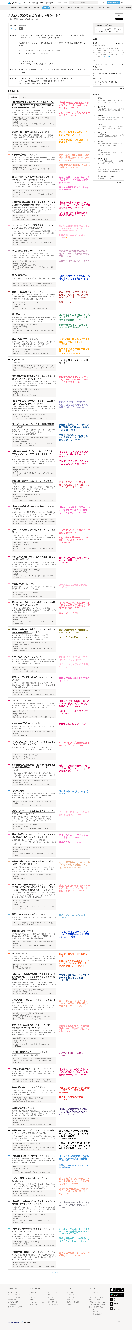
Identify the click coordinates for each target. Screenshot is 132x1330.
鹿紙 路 (20, 426)
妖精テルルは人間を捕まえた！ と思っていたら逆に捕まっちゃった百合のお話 (33, 1026)
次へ (54, 1272)
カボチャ (28, 700)
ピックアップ (71, 1297)
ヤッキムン (21, 1002)
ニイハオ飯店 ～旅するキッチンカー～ (29, 1178)
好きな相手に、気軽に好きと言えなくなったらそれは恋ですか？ (74, 180)
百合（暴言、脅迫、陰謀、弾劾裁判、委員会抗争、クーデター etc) (74, 157)
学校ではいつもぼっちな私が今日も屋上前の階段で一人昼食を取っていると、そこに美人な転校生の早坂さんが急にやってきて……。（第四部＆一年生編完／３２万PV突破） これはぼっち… (33, 185)
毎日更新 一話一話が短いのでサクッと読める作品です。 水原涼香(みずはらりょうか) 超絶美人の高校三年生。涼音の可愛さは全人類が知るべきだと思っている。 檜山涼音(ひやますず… (34, 137)
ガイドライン (93, 1309)
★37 (14, 824)
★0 (14, 520)
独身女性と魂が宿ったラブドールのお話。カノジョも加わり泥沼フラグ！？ (74, 888)
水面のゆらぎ (18, 583)
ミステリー (51, 1299)
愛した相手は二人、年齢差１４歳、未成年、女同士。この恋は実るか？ (74, 1181)
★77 (14, 142)
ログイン (102, 3)
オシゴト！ (17, 700)
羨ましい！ (64, 613)
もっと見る (107, 56)
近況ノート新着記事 (73, 1302)
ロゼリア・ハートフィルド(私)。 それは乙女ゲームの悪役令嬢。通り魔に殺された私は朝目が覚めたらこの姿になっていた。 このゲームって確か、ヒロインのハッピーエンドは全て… (33, 489)
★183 (14, 667)
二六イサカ (33, 154)
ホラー (18, 923)
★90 (14, 215)
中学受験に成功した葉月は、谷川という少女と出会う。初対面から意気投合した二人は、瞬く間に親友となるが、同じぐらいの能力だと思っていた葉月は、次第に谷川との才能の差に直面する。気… (33, 958)
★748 (14, 118)
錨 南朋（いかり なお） (35, 863)
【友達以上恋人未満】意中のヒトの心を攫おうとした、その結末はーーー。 (74, 1072)
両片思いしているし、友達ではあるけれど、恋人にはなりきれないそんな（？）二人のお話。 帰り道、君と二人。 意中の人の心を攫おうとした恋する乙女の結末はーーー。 (34, 1074)
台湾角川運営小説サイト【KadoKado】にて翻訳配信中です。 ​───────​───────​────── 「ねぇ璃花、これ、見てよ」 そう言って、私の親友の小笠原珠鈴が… (34, 842)
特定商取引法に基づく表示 (97, 1307)
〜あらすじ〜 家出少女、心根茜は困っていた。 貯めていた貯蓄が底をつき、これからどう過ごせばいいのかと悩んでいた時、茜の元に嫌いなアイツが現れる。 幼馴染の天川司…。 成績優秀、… (34, 662)
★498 (14, 389)
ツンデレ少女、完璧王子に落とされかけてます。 (74, 743)
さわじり (16, 679)
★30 (14, 325)
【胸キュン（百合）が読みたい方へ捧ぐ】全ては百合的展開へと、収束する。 (74, 510)
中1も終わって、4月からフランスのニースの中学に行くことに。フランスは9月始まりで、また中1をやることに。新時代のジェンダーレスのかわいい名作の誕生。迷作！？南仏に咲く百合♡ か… (33, 1007)
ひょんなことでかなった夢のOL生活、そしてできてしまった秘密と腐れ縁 (74, 1133)
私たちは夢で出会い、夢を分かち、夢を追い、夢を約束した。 (74, 1088)
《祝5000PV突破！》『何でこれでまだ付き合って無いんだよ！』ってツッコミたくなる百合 (33, 452)
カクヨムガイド (93, 1292)
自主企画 (70, 1292)
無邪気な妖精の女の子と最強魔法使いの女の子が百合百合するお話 (74, 1028)
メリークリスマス (17, 362)
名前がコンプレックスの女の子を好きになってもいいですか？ (33, 812)
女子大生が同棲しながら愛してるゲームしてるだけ (33, 531)
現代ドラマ (20, 142)
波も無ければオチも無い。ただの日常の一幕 (73, 133)
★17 (14, 592)
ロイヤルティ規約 (100, 1302)
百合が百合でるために (22, 723)
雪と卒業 (16, 953)
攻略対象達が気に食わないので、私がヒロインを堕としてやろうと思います (33, 377)
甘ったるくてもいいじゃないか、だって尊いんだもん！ (73, 453)
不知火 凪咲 (39, 403)
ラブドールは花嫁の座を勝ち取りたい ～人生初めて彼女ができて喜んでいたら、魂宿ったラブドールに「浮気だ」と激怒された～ (33, 887)
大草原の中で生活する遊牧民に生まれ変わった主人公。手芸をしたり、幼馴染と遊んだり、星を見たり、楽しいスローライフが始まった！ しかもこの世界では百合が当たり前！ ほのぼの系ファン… (33, 637)
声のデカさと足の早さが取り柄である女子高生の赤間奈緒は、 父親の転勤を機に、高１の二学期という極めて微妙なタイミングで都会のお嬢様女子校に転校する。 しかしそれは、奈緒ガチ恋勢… (33, 159)
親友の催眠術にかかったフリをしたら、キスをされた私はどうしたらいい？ (33, 835)
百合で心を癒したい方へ (71, 1053)
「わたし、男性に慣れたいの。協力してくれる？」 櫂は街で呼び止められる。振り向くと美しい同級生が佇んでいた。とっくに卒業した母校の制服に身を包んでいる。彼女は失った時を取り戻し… (33, 869)
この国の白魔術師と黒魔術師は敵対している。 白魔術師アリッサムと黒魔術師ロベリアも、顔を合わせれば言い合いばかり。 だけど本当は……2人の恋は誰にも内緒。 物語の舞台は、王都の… (33, 210)
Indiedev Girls (18, 930)
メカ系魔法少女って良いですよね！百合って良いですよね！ (74, 1203)
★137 (14, 302)
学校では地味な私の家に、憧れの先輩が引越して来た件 (33, 558)
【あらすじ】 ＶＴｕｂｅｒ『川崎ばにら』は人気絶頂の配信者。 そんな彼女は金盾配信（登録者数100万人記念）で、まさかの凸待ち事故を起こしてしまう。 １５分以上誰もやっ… (34, 233)
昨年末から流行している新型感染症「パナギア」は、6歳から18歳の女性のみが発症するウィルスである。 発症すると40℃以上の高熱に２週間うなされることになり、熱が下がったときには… (34, 984)
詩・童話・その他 (53, 1304)
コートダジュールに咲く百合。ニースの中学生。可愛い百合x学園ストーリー (74, 1003)
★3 (14, 732)
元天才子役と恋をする (22, 291)
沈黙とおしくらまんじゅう (24, 914)
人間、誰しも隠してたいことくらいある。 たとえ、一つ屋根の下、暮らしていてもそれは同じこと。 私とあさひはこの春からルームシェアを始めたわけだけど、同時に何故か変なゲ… (33, 537)
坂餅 (47, 131)
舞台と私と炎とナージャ (23, 1087)
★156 (14, 261)
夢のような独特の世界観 (71, 1097)
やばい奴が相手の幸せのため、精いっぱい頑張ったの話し (74, 538)
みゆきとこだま (19, 1107)
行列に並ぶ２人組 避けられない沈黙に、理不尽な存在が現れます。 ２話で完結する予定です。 (34, 918)
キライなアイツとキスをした (25, 656)
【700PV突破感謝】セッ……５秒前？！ (30, 506)
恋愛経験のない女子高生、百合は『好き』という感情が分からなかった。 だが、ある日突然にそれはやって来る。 (33, 727)
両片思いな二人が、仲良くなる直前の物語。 (25, 1055)
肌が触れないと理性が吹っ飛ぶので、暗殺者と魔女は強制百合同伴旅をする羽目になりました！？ (33, 766)
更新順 (14, 97)
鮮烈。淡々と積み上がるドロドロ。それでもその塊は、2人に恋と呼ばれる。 (74, 963)
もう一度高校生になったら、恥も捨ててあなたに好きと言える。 (74, 865)
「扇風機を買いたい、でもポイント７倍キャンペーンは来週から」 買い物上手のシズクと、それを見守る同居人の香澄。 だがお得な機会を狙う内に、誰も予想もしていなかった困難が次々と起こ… (33, 1236)
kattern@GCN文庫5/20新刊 (30, 227)
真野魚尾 (34, 338)
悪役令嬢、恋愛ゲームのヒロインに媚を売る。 (32, 481)
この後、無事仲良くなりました (26, 1052)
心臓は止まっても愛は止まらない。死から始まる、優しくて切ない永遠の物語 (74, 1145)
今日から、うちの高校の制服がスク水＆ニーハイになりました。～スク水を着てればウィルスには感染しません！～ (33, 977)
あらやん (30, 583)
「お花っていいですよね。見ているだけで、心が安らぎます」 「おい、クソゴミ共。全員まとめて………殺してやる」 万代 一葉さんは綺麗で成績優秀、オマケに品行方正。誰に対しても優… (34, 256)
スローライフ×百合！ (69, 637)
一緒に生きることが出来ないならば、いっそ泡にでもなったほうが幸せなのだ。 (33, 279)
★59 (14, 570)
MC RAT (41, 250)
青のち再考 (17, 275)
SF (30, 1295)
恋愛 (18, 215)
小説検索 (70, 1304)
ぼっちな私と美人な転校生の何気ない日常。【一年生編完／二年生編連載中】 (33, 178)
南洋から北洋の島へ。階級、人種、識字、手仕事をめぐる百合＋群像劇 (74, 427)
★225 (14, 616)
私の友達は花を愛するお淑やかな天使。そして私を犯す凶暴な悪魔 (74, 253)
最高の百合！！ (66, 842)
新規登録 (113, 3)
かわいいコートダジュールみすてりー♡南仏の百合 (33, 1001)
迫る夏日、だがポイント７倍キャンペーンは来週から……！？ (74, 1230)
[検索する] (70, 2)
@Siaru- (35, 744)
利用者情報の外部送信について (98, 1314)
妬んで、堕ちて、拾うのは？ (73, 954)
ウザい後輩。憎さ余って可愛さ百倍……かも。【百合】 (74, 340)
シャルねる (42, 836)
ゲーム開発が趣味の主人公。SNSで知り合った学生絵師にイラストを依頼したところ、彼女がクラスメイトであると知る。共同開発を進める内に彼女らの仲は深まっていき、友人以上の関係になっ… (33, 936)
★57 (14, 1098)
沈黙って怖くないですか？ (72, 915)
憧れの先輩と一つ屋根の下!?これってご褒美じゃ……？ (74, 558)
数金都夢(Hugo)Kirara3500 (36, 1132)
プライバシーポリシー (95, 1312)
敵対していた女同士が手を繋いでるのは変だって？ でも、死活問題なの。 (74, 768)
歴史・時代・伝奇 (53, 1302)
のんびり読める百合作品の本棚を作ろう (34, 15)
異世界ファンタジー (24, 118)
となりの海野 (18, 790)
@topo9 (41, 914)
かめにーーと (28, 314)
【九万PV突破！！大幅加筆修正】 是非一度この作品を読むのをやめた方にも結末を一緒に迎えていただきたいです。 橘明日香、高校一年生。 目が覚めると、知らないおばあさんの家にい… (34, 383)
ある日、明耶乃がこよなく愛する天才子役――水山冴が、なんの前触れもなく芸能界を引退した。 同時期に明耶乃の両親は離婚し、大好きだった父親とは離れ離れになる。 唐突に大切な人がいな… (33, 297)
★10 (14, 755)
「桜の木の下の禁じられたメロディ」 (28, 1251)
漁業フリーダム (38, 107)
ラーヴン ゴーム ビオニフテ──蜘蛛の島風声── (33, 425)
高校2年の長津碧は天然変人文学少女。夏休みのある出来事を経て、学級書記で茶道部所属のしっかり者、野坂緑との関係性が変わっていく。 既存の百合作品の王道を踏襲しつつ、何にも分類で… (34, 319)
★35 (14, 900)
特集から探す (12, 1299)
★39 (14, 1166)
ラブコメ (20, 165)
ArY (25, 274)
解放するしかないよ (69, 724)
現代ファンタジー (23, 414)
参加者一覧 (120, 183)
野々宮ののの (49, 204)
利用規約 (91, 1302)
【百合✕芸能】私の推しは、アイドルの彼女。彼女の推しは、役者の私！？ (74, 703)
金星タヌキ (50, 1155)
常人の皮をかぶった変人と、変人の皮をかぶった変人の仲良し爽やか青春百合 (74, 317)
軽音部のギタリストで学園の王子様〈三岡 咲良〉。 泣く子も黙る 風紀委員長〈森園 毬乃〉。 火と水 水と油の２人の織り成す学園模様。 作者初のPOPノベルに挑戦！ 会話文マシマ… (33, 1161)
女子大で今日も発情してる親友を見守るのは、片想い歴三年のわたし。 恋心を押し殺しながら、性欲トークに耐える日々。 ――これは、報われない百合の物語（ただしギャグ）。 (33, 685)
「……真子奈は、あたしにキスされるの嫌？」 (74, 813)
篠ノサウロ (27, 953)
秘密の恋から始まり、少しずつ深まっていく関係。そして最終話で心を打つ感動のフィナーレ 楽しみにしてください (33, 588)
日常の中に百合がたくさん (72, 235)
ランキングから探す (14, 1297)
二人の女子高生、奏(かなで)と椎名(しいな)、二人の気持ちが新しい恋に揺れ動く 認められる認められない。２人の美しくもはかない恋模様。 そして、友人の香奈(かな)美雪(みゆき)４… (34, 1257)
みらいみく (39, 291)
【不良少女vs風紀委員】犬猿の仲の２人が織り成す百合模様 (74, 1157)
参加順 (23, 97)
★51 (14, 711)
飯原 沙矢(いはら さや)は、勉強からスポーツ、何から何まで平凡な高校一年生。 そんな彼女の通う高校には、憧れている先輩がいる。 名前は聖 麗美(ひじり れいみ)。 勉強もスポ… (34, 564)
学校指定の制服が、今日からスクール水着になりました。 (74, 976)
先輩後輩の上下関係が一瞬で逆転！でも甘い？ (74, 349)
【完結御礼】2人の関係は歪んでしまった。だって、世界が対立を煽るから (74, 205)
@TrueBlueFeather (99, 45)
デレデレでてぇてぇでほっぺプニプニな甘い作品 (73, 462)
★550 (14, 190)
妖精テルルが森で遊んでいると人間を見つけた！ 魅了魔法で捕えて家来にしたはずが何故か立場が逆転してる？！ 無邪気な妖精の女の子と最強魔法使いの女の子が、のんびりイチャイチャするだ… (33, 1033)
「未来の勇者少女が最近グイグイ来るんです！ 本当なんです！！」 (74, 105)
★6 (14, 284)
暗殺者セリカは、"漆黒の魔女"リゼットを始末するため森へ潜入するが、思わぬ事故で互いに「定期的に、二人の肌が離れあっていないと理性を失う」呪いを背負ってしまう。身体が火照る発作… (33, 775)
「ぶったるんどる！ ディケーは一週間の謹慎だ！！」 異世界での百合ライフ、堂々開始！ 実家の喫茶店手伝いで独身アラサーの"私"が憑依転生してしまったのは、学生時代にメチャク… (33, 112)
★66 (14, 467)
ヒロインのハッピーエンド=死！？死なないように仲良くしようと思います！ (74, 484)
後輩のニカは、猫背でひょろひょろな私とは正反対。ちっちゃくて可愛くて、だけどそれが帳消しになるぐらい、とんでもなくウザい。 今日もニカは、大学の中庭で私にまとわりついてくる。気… (33, 344)
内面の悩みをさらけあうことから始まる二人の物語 (73, 325)
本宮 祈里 (25, 559)
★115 (14, 414)
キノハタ (20, 532)
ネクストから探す (13, 1292)
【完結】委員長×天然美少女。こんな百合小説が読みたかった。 (73, 1111)
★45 (14, 643)
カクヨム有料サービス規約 (97, 1304)
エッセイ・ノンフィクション (36, 1302)
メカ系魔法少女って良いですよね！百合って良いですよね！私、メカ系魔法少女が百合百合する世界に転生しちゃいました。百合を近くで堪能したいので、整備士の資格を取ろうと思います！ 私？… (33, 1209)
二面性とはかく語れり (70, 261)
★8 (14, 923)
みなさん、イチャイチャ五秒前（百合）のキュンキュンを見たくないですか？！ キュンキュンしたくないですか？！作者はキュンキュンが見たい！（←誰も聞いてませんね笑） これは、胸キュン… (33, 514)
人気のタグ (70, 1295)
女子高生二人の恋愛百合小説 (73, 584)
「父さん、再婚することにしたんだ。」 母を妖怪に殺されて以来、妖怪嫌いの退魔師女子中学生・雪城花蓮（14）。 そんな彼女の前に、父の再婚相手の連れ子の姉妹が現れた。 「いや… (34, 409)
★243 (14, 494)
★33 (14, 437)
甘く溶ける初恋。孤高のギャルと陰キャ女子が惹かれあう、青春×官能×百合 (74, 605)
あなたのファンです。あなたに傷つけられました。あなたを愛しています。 (73, 295)
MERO (35, 604)
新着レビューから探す (15, 1307)
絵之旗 (37, 722)
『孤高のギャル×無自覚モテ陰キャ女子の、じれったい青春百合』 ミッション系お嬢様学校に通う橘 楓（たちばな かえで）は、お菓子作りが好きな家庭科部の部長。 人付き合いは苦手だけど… (34, 610)
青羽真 (16, 19)
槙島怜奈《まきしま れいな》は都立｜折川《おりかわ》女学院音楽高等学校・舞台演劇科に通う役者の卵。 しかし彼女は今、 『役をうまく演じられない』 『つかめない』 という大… (34, 1092)
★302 (14, 543)
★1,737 (15, 848)
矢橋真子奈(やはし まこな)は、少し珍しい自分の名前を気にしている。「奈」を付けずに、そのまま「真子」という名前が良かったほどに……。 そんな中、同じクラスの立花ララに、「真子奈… (33, 819)
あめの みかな (36, 979)
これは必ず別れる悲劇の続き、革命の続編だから (74, 213)
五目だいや (48, 889)
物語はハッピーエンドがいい (73, 1165)
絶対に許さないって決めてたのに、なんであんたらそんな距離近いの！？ (73, 404)
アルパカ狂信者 (44, 1068)
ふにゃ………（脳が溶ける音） (74, 711)
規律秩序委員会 (19, 154)
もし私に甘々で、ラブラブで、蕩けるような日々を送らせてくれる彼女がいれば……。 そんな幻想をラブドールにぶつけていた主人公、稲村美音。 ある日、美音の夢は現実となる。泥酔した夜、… (33, 895)
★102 (14, 349)
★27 (14, 366)
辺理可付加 (40, 1087)
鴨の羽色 (16, 314)
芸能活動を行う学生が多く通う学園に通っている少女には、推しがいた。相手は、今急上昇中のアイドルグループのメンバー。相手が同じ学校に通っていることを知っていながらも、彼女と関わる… (33, 706)
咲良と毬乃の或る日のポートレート (28, 1155)
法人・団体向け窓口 (95, 1299)
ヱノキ (29, 790)
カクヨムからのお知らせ (96, 1297)
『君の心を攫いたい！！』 (24, 1068)
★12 (14, 1144)
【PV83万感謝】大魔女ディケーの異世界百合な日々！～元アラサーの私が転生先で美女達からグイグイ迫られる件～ (33, 105)
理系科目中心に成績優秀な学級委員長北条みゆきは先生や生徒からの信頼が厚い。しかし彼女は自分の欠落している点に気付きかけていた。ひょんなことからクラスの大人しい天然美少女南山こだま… (33, 1113)
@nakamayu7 (18, 1180)
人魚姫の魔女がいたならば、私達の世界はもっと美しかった (74, 277)
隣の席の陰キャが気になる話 (73, 791)
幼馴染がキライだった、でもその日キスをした (73, 658)
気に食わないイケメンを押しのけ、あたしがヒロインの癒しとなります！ (73, 379)
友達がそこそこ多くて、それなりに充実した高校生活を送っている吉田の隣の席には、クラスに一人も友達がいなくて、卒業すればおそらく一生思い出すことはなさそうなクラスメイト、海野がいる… (33, 796)
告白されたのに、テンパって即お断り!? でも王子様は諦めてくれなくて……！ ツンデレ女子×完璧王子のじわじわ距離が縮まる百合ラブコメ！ (33, 749)
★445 (14, 1215)
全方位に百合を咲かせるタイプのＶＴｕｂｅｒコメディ (74, 227)
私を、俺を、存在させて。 (24, 250)
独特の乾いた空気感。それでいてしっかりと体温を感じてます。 (74, 1191)
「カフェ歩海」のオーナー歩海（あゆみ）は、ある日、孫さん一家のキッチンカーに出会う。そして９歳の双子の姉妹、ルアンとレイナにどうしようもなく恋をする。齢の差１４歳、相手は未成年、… (33, 1186)
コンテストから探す (14, 1295)
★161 (14, 1118)
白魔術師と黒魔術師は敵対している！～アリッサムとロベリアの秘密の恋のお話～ (33, 203)
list (119, 15)
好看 (61, 302)
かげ (16, 769)
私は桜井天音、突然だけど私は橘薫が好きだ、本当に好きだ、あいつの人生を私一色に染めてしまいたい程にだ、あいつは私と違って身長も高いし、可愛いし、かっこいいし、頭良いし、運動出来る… (33, 461)
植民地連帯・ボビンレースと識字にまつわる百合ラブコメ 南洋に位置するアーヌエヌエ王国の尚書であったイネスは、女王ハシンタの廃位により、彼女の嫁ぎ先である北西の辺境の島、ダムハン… (33, 432)
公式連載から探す (13, 1302)
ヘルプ (91, 1295)
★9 (14, 875)
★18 (14, 1191)
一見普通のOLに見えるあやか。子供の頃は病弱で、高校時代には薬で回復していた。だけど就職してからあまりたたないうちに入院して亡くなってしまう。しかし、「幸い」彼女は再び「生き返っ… (33, 1138)
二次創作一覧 (12, 1304)
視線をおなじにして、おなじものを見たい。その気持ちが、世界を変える (74, 437)
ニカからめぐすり (20, 338)
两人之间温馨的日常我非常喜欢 (74, 187)
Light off (16, 359)
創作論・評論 (33, 1304)
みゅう (42, 179)
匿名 (40, 378)
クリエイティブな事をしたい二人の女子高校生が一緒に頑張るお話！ (74, 934)
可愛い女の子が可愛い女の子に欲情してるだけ (32, 677)
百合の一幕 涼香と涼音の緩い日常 (28, 131)
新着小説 (70, 1299)
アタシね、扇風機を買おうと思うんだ (28, 1228)
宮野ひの (30, 813)
